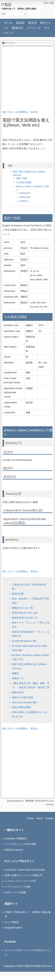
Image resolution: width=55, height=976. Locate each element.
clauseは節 (24, 197)
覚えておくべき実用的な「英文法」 (21, 112)
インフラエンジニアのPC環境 (20, 844)
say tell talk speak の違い (25, 641)
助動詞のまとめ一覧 (22, 608)
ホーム (8, 22)
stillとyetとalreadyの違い (25, 702)
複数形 (15, 673)
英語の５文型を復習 (22, 697)
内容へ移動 (49, 3)
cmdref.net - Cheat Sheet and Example (25, 869)
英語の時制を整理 (21, 707)
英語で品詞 (21, 178)
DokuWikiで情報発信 (16, 838)
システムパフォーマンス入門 (20, 881)
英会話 (20, 22)
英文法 (32, 22)
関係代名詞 (18, 692)
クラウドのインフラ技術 (18, 886)
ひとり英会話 (12, 922)
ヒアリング (34, 27)
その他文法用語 (24, 182)
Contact (49, 818)
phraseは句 (24, 193)
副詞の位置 (18, 593)
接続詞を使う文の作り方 (25, 617)
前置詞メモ (18, 678)
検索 (25, 14)
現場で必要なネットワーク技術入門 (23, 875)
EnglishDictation (13, 927)
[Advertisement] (27, 75)
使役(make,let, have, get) (25, 612)
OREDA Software (14, 850)
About (39, 818)
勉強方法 (17, 27)
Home (30, 818)
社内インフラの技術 (15, 892)
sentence (23, 201)
